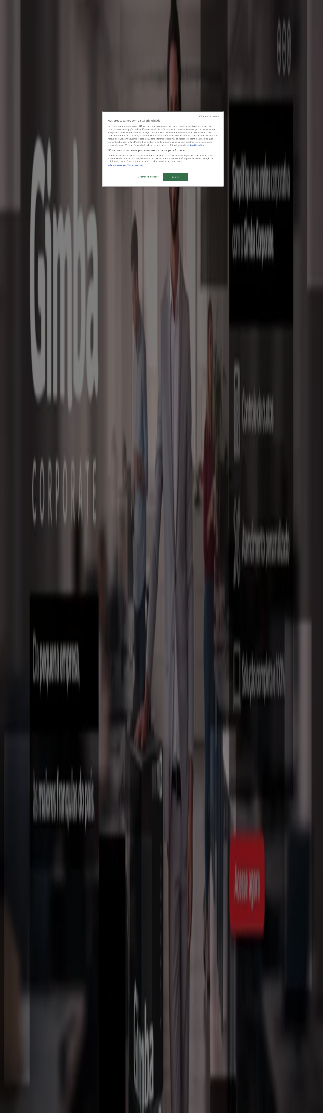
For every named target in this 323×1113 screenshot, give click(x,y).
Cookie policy (197, 145)
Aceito (175, 176)
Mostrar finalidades (148, 176)
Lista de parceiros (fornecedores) (125, 164)
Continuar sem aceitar (210, 116)
